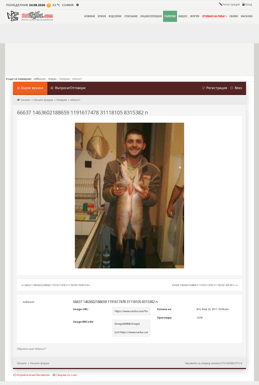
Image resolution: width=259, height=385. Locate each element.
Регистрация (231, 4)
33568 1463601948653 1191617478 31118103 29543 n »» (205, 285)
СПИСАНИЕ (131, 16)
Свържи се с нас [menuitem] (66, 375)
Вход (248, 4)
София (68, 5)
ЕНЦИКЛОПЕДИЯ (151, 16)
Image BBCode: (83, 321)
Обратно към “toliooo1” (31, 349)
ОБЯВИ (233, 16)
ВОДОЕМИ (115, 16)
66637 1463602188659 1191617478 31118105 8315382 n (82, 112)
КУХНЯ (102, 16)
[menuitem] (68, 88)
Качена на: (164, 309)
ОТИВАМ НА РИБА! (213, 16)
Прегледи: (164, 317)
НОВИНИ (89, 16)
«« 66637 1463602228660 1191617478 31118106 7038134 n (55, 285)
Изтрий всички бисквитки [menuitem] (33, 375)
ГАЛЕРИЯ (170, 16)
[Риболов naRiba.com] (30, 16)
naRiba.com (39, 79)
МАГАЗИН (247, 16)
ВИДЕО (182, 16)
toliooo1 (28, 302)
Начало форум (39, 363)
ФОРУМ (194, 16)
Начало (22, 363)
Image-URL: (81, 309)
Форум (52, 79)
